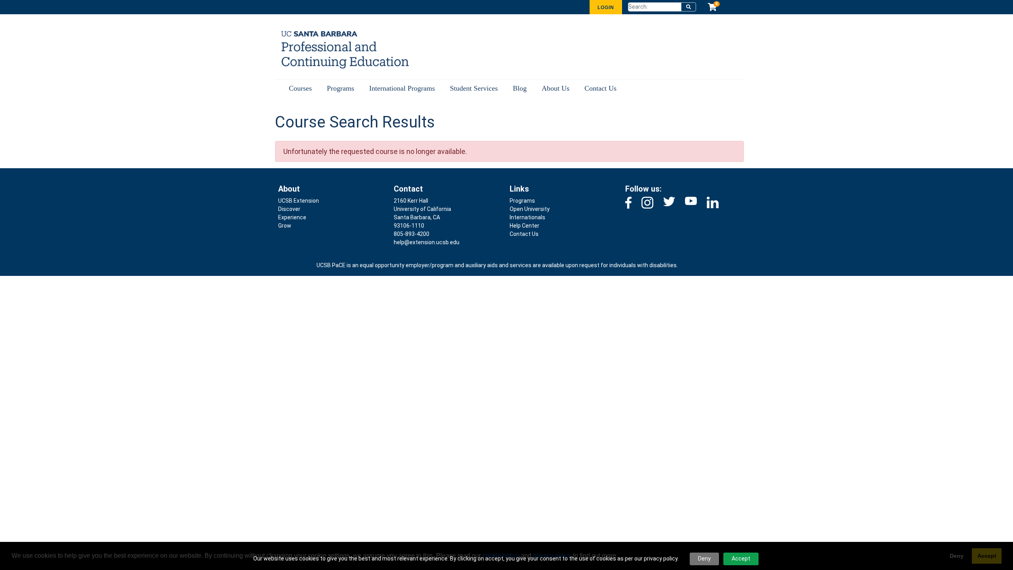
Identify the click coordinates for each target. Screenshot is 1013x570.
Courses (300, 88)
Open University (530, 209)
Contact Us (600, 88)
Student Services (474, 88)
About (289, 189)
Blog (520, 88)
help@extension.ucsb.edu (426, 242)
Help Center (524, 225)
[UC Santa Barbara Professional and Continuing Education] (339, 49)
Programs (340, 88)
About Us (555, 88)
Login (606, 7)
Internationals (527, 217)
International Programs (402, 88)
